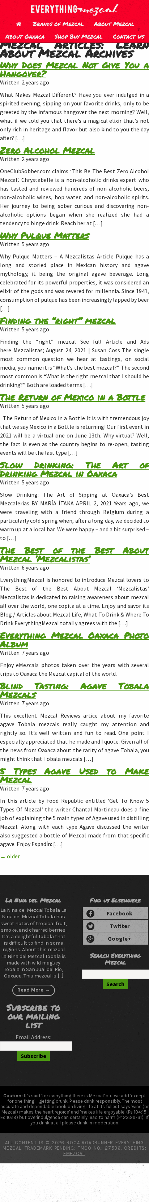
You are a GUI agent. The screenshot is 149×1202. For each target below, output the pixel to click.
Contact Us (128, 36)
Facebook (119, 913)
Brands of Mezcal (58, 23)
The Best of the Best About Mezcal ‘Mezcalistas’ (74, 554)
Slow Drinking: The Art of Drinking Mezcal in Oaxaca (74, 469)
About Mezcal (114, 23)
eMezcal (74, 1153)
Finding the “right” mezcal (58, 320)
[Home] (18, 23)
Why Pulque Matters (44, 235)
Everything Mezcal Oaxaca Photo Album (74, 639)
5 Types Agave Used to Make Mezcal (74, 775)
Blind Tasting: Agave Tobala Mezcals (74, 690)
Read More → (33, 990)
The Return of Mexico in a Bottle (72, 397)
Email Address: (33, 1037)
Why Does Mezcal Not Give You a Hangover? (74, 69)
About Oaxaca (24, 36)
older (10, 856)
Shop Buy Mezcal (79, 36)
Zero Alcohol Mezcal (47, 150)
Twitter (119, 925)
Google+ (119, 938)
